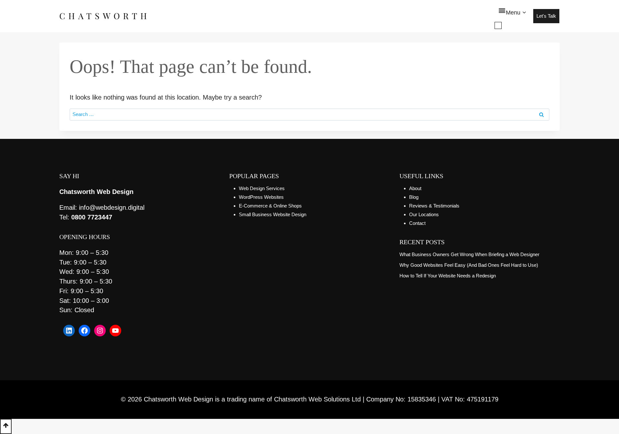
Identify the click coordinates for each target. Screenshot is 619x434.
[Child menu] (498, 25)
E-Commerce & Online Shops (270, 205)
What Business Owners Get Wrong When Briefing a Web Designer (469, 254)
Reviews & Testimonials (434, 205)
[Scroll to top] (6, 426)
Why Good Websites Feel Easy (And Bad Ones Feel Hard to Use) (468, 265)
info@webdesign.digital (111, 207)
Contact (417, 223)
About (415, 188)
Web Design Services (262, 188)
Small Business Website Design (272, 214)
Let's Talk (546, 16)
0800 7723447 (91, 217)
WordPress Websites (261, 197)
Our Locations (424, 214)
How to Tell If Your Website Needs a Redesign (447, 275)
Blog (413, 197)
